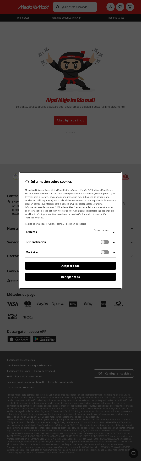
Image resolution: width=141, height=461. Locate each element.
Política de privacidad (35, 223)
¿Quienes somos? (56, 223)
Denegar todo (70, 277)
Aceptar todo (70, 266)
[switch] (105, 242)
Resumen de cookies (76, 223)
